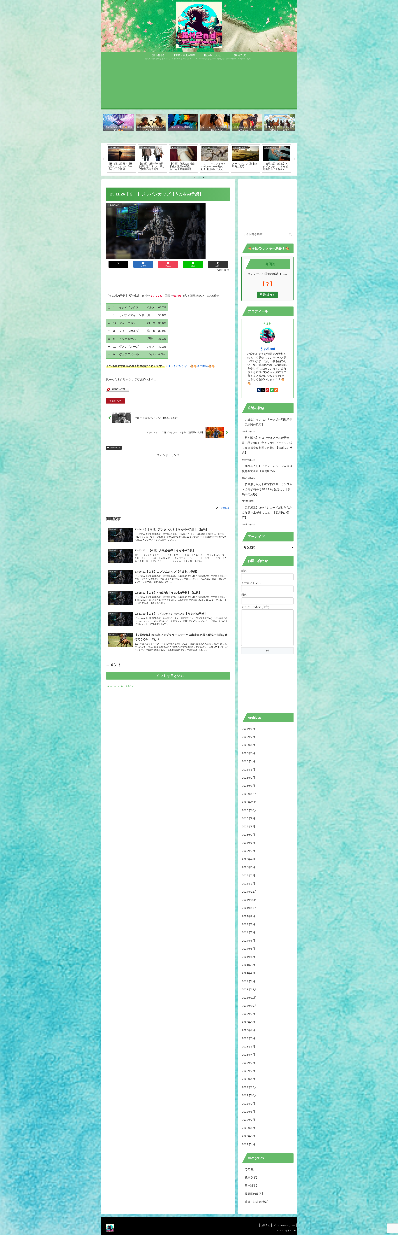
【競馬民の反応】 (253, 1193)
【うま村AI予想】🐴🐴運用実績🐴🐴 (191, 366)
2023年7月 (248, 1030)
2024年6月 (248, 940)
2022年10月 (249, 1095)
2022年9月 (248, 1103)
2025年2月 (248, 875)
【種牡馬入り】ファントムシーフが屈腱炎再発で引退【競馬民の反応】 (267, 468)
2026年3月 (248, 769)
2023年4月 (248, 1054)
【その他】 (249, 1169)
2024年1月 (248, 981)
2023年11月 (249, 997)
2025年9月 (248, 818)
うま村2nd (267, 349)
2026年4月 (248, 761)
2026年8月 (248, 728)
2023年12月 (249, 989)
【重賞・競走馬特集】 (256, 1201)
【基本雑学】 (250, 1185)
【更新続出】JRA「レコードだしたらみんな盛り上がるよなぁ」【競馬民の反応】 (267, 512)
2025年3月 (248, 867)
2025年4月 (248, 859)
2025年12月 (249, 794)
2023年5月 (248, 1046)
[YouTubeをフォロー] (267, 390)
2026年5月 (248, 753)
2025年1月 (248, 883)
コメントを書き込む (168, 676)
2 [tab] (199, 177)
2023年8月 (248, 1022)
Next (294, 159)
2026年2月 (248, 777)
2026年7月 (248, 736)
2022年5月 (248, 1136)
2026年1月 (248, 785)
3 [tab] (203, 177)
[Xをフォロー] (263, 390)
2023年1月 (248, 1079)
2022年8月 (248, 1111)
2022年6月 (248, 1128)
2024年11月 (249, 899)
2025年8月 (248, 826)
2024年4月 (248, 957)
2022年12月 (249, 1087)
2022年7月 (248, 1119)
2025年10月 (249, 810)
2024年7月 (248, 932)
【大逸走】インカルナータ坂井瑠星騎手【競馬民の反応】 (267, 422)
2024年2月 (248, 973)
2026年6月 (248, 745)
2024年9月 (248, 916)
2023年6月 (248, 1038)
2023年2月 (248, 1070)
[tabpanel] (121, 158)
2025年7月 (248, 834)
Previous (103, 159)
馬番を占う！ (267, 294)
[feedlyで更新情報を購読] (272, 390)
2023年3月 (248, 1062)
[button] (218, 264)
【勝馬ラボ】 (115, 447)
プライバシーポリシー (284, 1225)
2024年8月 (248, 924)
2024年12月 (249, 891)
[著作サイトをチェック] (259, 390)
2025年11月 (249, 802)
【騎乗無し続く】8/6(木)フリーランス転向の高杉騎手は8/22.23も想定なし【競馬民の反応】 (267, 489)
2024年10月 (249, 908)
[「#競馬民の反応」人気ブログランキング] (117, 390)
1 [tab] (194, 177)
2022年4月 (248, 1144)
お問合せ (265, 1225)
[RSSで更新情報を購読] (276, 390)
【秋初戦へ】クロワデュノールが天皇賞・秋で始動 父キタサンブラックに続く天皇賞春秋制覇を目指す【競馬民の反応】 (267, 445)
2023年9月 (248, 1013)
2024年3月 (248, 965)
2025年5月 (248, 850)
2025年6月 (248, 842)
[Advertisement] (199, 86)
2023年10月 (249, 1005)
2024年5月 (248, 948)
